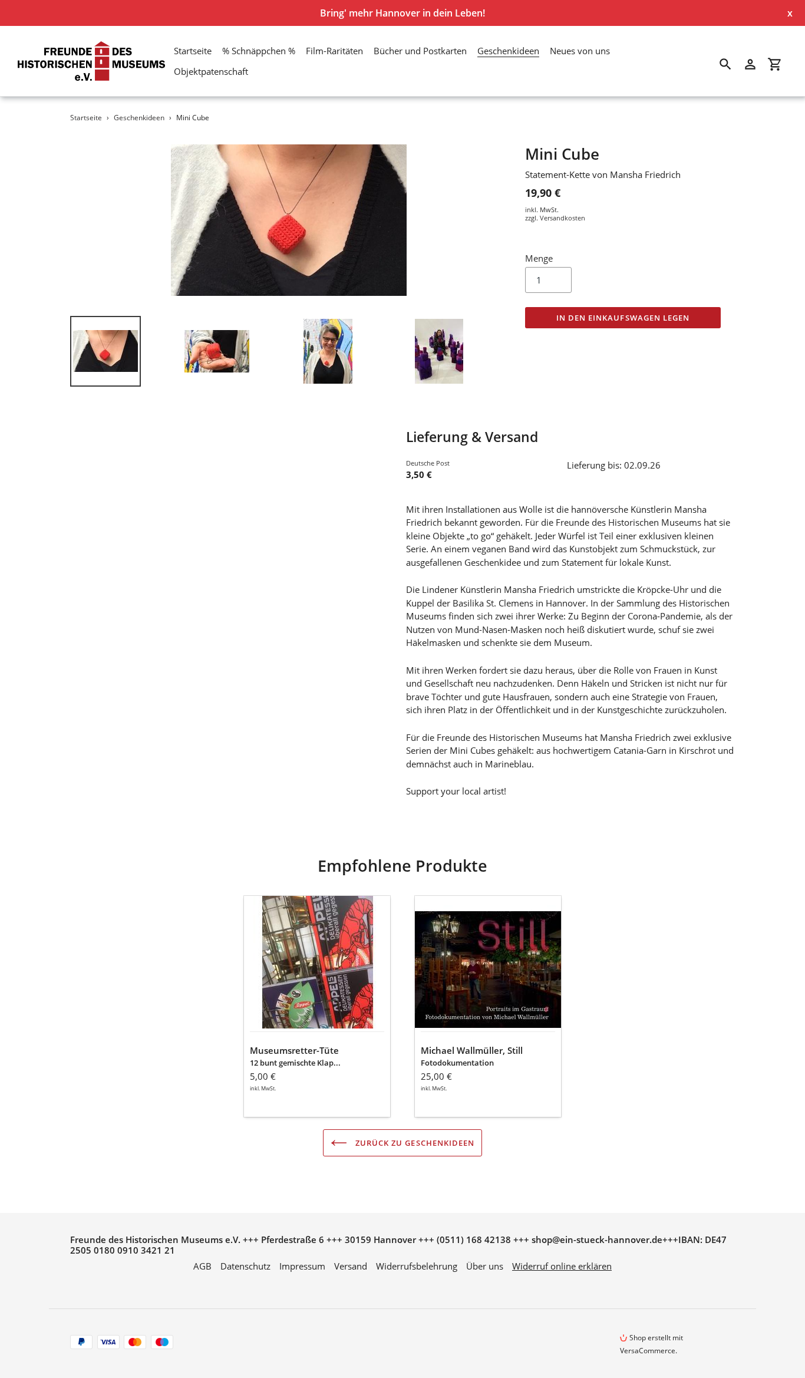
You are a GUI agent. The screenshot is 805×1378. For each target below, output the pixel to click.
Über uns (484, 1266)
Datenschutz (245, 1266)
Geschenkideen (139, 118)
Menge (539, 258)
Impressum (302, 1266)
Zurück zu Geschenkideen (413, 1143)
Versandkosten (562, 217)
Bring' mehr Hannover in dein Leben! (402, 12)
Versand (350, 1266)
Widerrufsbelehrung (416, 1266)
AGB (202, 1266)
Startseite (86, 118)
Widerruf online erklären (562, 1266)
